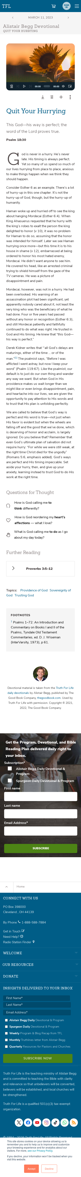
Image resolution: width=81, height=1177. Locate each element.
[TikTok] (55, 1122)
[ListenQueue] (12, 86)
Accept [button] (31, 1168)
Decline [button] (49, 1168)
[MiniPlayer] (70, 86)
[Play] (24, 86)
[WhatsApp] (64, 1122)
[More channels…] (74, 1122)
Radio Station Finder (17, 942)
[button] (40, 67)
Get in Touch (12, 931)
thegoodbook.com (49, 698)
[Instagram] (46, 1122)
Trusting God (24, 595)
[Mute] (63, 86)
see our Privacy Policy (40, 1150)
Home (21, 887)
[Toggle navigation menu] (77, 6)
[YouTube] (37, 1122)
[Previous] (18, 86)
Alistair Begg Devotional (31, 26)
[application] (40, 86)
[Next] (30, 86)
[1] (16, 357)
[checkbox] (40, 774)
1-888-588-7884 (34, 922)
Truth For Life (6, 5)
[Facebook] (28, 1122)
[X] (19, 1122)
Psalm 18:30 (16, 140)
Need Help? (11, 937)
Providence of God (34, 590)
